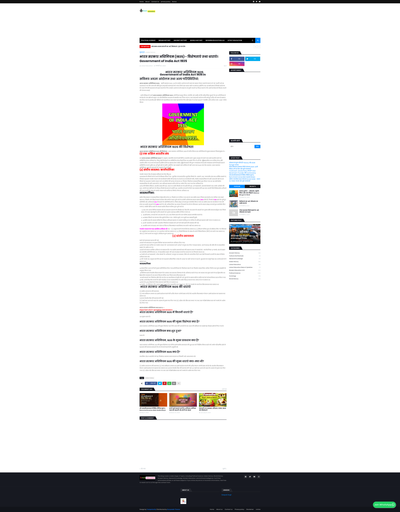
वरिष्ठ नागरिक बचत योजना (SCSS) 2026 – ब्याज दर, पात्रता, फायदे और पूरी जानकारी (244, 180)
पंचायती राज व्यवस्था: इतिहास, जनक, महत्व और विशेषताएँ (212, 409)
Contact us (228, 509)
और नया (143, 469)
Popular (237, 186)
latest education (244, 264)
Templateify (151, 509)
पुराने (224, 469)
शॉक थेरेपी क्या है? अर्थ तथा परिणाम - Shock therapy (170, 46)
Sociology (244, 276)
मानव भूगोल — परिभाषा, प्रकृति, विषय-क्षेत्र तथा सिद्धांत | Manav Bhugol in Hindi (249, 193)
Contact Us (155, 1)
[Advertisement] (222, 20)
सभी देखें (224, 389)
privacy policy (165, 1)
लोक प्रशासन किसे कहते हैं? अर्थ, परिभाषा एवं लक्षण (249, 211)
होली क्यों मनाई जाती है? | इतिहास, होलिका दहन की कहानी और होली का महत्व (182, 409)
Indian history (150, 52)
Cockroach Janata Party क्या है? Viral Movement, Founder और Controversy (242, 172)
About (147, 1)
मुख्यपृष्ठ (142, 52)
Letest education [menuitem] (235, 40)
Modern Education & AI (244, 270)
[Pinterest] (164, 383)
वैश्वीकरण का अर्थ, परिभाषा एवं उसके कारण (248, 202)
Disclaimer (250, 509)
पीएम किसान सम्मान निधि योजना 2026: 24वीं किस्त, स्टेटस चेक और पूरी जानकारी (243, 168)
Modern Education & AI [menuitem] (215, 40)
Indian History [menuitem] (165, 40)
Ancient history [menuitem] (180, 40)
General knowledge (244, 259)
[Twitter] (160, 383)
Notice (174, 1)
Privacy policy (239, 509)
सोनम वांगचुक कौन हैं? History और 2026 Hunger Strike (242, 164)
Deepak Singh (227, 495)
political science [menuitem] (148, 40)
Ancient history (244, 253)
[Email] (174, 383)
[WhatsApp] (169, 383)
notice (258, 509)
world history (244, 279)
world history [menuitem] (196, 40)
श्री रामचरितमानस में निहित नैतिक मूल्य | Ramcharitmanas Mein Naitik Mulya (153, 409)
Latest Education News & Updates (244, 267)
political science (244, 273)
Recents (253, 186)
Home (142, 1)
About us (219, 509)
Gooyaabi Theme (173, 509)
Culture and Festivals (244, 256)
